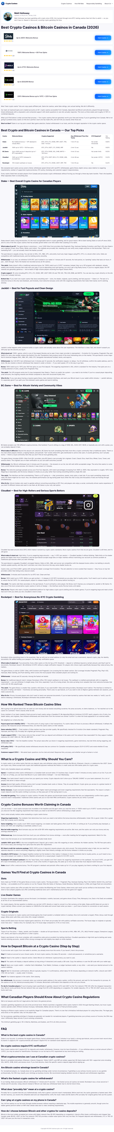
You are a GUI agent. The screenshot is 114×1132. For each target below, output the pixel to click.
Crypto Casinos (66, 3)
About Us (108, 3)
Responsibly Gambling (94, 3)
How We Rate (79, 3)
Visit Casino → (103, 38)
